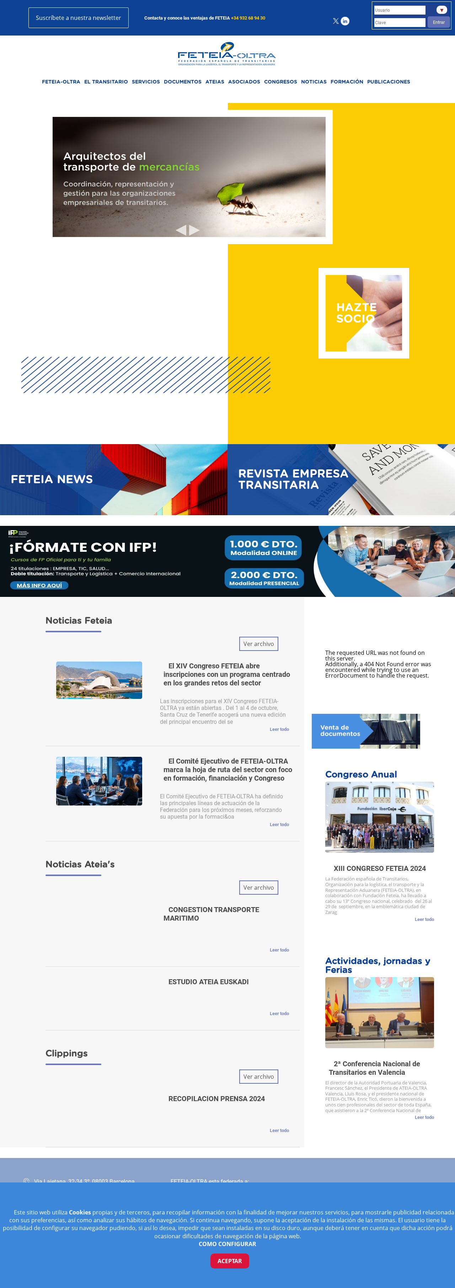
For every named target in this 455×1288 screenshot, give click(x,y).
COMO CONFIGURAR (227, 1244)
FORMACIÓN (347, 82)
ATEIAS (214, 82)
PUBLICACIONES (388, 82)
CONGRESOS (280, 82)
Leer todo (279, 729)
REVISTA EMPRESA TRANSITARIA (293, 479)
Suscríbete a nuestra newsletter (78, 18)
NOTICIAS (314, 82)
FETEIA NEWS (52, 479)
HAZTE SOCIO (356, 313)
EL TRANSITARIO (106, 82)
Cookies (80, 1212)
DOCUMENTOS (183, 82)
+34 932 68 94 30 (248, 18)
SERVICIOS (146, 82)
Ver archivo (258, 644)
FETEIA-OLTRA (61, 82)
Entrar (439, 22)
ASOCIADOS (244, 82)
